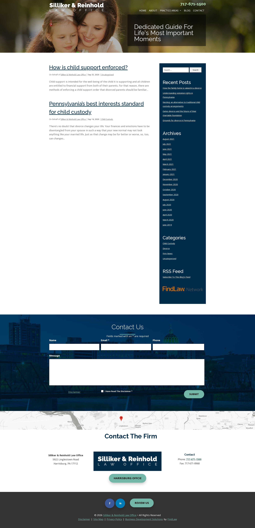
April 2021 (167, 159)
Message (54, 355)
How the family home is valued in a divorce (182, 88)
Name (52, 340)
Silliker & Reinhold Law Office (73, 74)
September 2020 (170, 194)
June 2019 (167, 224)
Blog (187, 10)
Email (105, 340)
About (153, 10)
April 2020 (167, 214)
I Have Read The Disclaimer (118, 391)
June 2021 (167, 149)
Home (142, 10)
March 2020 (168, 219)
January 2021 (169, 174)
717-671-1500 (193, 4)
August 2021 (168, 139)
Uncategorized (107, 74)
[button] (252, 508)
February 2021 (169, 169)
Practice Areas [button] (169, 10)
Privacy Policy (114, 519)
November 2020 (170, 184)
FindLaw (172, 519)
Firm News (168, 253)
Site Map (98, 519)
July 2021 (167, 144)
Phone (156, 340)
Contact (198, 10)
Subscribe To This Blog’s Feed (176, 277)
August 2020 (168, 199)
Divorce (166, 248)
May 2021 (167, 154)
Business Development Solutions (144, 519)
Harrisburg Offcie (127, 478)
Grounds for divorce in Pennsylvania (179, 120)
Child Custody (107, 119)
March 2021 (168, 164)
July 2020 (167, 204)
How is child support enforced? (88, 67)
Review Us (142, 503)
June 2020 (167, 209)
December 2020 (170, 179)
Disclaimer (74, 392)
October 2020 (169, 189)
